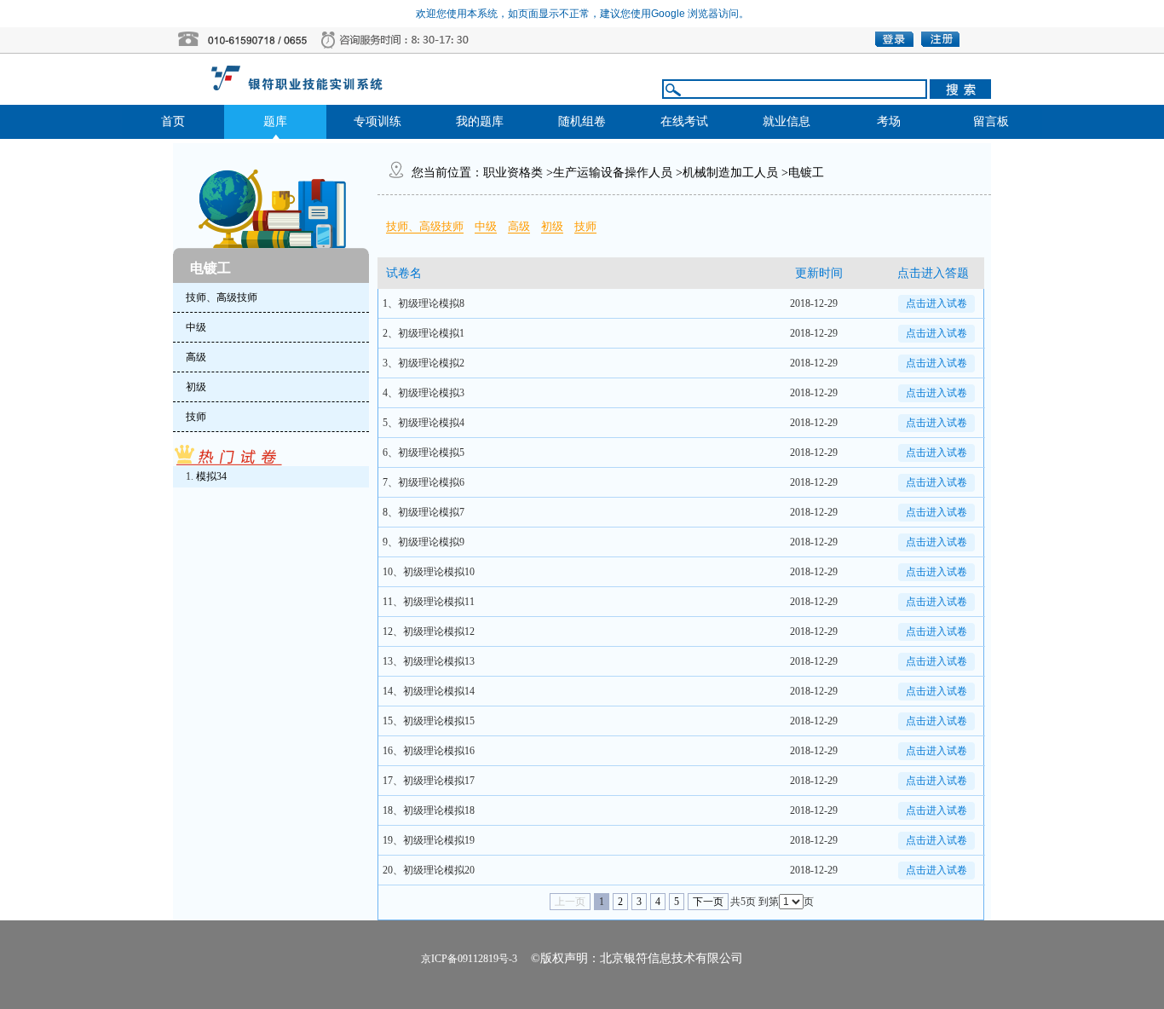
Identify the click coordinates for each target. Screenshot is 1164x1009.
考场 (889, 121)
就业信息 (786, 121)
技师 (585, 226)
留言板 (991, 121)
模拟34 (211, 476)
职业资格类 (513, 172)
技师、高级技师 (425, 226)
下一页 (708, 902)
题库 (275, 121)
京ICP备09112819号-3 (469, 959)
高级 (519, 226)
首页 (173, 121)
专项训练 (377, 121)
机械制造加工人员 (730, 172)
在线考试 (684, 121)
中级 (486, 226)
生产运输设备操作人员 (612, 172)
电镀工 (806, 172)
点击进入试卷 (936, 303)
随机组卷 (582, 121)
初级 (552, 226)
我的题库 (480, 121)
